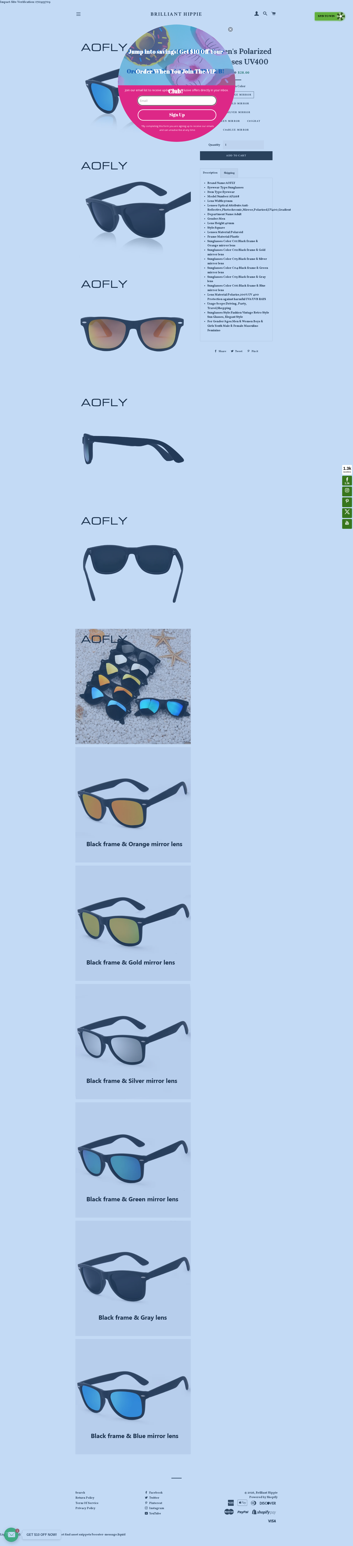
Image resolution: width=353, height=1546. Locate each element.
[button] (230, 29)
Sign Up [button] (177, 115)
